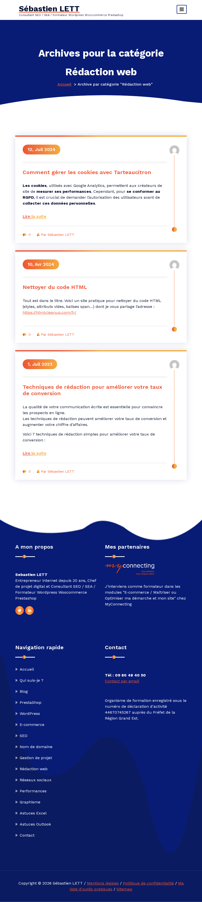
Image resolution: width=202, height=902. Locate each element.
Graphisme (30, 802)
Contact (27, 835)
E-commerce (32, 724)
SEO (23, 735)
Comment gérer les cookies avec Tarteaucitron (87, 172)
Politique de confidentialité (148, 883)
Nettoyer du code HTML (55, 287)
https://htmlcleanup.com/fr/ (49, 312)
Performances (33, 791)
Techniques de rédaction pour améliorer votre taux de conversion (92, 390)
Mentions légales (103, 883)
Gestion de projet (36, 757)
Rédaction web (34, 769)
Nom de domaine (36, 746)
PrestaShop (30, 702)
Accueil (64, 84)
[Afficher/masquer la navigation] (182, 9)
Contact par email (122, 681)
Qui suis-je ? (31, 680)
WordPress (30, 713)
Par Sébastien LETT (57, 235)
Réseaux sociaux (35, 780)
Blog (24, 691)
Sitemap (124, 889)
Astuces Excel (33, 813)
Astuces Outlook (35, 824)
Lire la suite (34, 216)
